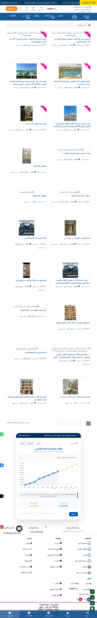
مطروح (76, 87)
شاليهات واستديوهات (39, 195)
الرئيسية (9, 616)
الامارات (74, 583)
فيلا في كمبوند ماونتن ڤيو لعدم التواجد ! (76, 153)
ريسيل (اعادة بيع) (50, 16)
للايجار (60, 15)
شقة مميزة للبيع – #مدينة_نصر (35, 123)
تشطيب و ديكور (26, 16)
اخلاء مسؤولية (55, 567)
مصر (87, 583)
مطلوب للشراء (74, 16)
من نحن (57, 543)
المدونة (27, 555)
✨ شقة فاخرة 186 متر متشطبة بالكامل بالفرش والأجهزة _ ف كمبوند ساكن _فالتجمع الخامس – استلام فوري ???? (71, 357)
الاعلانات (29, 616)
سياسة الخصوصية (53, 555)
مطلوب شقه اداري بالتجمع (81, 195)
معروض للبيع (86, 16)
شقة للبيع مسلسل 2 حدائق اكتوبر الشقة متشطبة (73, 322)
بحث (20, 10)
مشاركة (73, 514)
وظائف (36, 15)
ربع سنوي (30, 443)
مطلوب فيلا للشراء (39, 166)
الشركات (27, 561)
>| (88, 428)
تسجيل (33, 10)
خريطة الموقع (55, 589)
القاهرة (71, 45)
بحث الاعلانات (25, 572)
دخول (27, 10)
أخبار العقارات (87, 2)
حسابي (28, 543)
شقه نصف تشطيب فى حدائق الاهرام (33, 310)
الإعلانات (12, 15)
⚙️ (92, 603)
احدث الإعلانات (81, 25)
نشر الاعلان (11, 9)
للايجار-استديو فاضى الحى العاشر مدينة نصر (75, 397)
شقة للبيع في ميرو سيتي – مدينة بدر (77, 238)
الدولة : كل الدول (84, 594)
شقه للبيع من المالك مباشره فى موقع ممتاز (31, 280)
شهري (38, 443)
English (50, 9)
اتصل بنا (57, 561)
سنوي (22, 443)
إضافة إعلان (48, 616)
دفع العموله (55, 595)
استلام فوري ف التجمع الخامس (35, 238)
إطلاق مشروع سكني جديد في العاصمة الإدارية (45, 2)
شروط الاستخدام (54, 549)
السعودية (86, 589)
